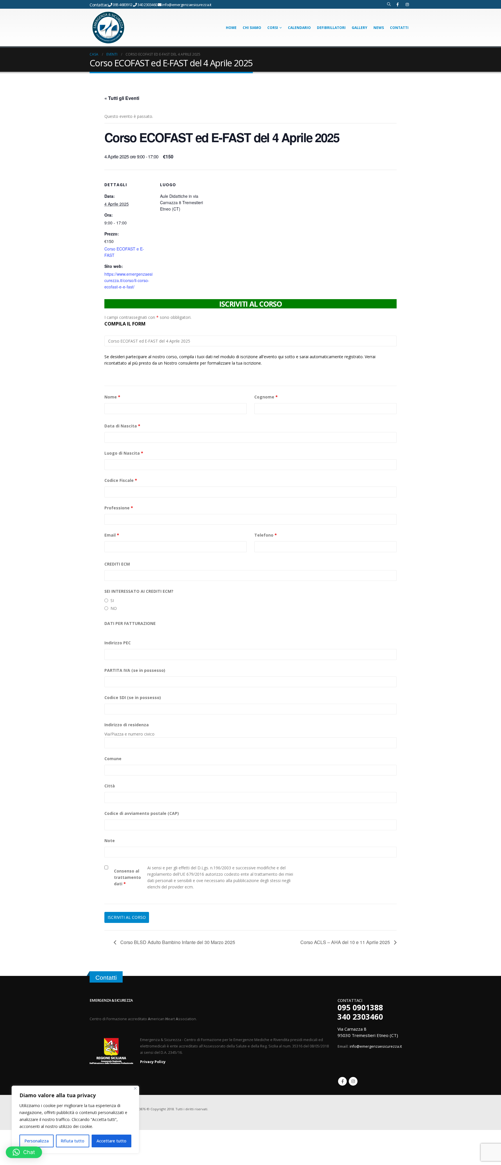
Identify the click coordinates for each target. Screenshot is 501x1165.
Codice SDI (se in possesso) (132, 697)
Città (109, 786)
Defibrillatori (331, 27)
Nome (112, 397)
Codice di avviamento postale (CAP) (141, 813)
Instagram (353, 1081)
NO (113, 608)
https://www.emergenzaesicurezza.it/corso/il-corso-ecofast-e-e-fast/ (128, 280)
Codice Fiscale (120, 480)
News (378, 27)
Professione (118, 508)
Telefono (265, 535)
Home (231, 27)
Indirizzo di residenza (126, 724)
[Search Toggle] (389, 4)
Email (111, 535)
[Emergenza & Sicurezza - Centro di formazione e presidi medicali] (108, 27)
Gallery (359, 27)
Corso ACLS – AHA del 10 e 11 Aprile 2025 (345, 942)
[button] (24, 1152)
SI (112, 600)
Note (109, 840)
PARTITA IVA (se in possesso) (134, 670)
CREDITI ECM (117, 564)
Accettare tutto (111, 1141)
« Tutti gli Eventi (121, 98)
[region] (75, 1119)
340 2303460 (147, 4)
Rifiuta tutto (72, 1141)
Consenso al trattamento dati (127, 877)
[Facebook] (397, 4)
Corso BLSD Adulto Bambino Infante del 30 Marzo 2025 (177, 942)
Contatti (399, 27)
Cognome (266, 397)
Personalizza (36, 1141)
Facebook (342, 1081)
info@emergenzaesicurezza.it (186, 4)
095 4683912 (122, 4)
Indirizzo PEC (117, 642)
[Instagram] (407, 4)
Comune (112, 758)
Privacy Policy (153, 1061)
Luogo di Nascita (123, 453)
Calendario (299, 27)
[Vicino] (135, 1088)
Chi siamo (252, 27)
